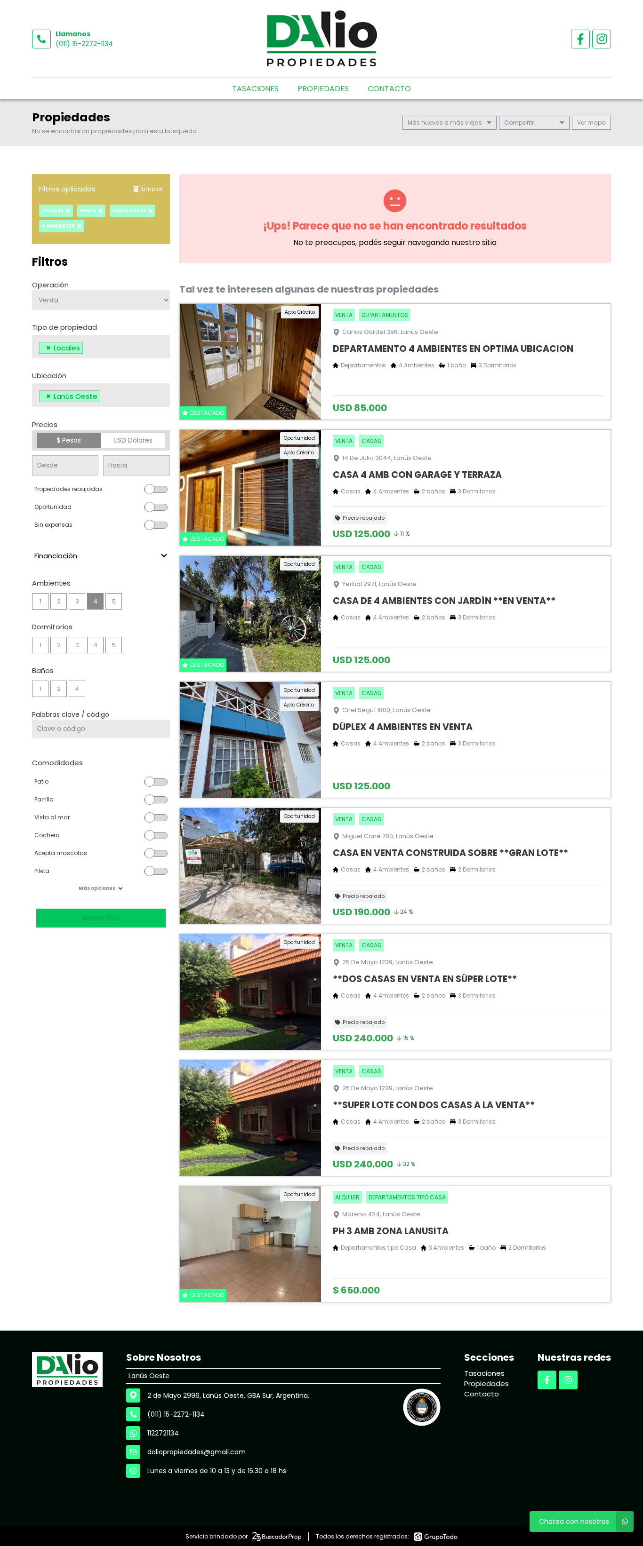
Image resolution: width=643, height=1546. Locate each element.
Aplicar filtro (100, 917)
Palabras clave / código (70, 714)
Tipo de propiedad (64, 327)
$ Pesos (68, 440)
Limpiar (152, 189)
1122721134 (163, 1433)
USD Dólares (133, 440)
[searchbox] (87, 349)
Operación (50, 285)
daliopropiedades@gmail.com (196, 1452)
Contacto (389, 88)
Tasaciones (255, 88)
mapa (596, 123)
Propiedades (323, 88)
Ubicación (49, 376)
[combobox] (101, 346)
